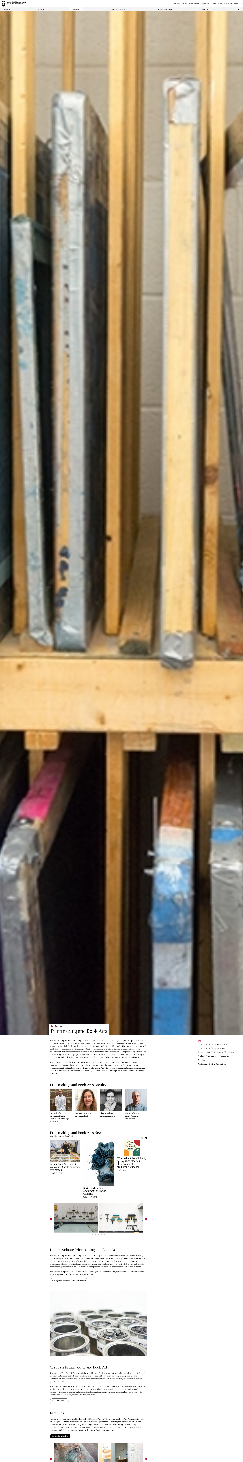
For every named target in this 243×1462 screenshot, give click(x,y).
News (204, 9)
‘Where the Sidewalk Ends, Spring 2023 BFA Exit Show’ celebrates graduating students (131, 1162)
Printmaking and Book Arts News (212, 1048)
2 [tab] (93, 1234)
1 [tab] (90, 1234)
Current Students (193, 4)
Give (237, 9)
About (6, 9)
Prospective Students (180, 4)
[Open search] (239, 4)
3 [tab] (96, 1234)
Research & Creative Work (117, 9)
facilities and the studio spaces (110, 1057)
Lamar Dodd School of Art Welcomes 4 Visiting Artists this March (65, 1167)
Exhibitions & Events (165, 9)
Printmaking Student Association (212, 1064)
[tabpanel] (76, 1217)
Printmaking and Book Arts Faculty (212, 1044)
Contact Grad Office (59, 1401)
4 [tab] (98, 1234)
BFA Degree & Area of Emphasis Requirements (69, 1281)
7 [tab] (107, 1234)
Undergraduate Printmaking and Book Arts (216, 1052)
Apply (40, 9)
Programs (75, 9)
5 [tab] (101, 1234)
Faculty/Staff (205, 4)
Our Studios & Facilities (60, 1436)
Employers (234, 4)
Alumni (226, 4)
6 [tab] (104, 1234)
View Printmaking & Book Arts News (63, 1136)
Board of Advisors (216, 4)
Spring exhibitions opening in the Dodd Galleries (94, 1191)
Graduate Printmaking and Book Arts (213, 1056)
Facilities (201, 1060)
